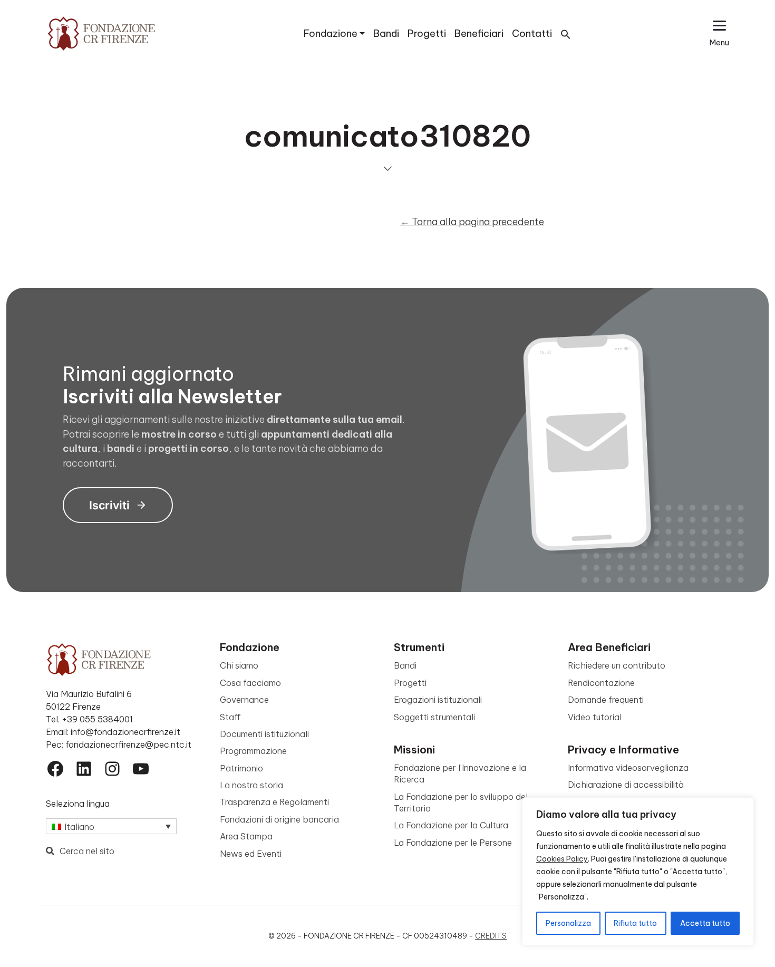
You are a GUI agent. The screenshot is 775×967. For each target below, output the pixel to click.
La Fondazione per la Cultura (451, 825)
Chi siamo (239, 665)
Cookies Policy (562, 859)
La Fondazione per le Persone (453, 842)
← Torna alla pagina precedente (472, 222)
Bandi (386, 33)
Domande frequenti (606, 699)
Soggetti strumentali (434, 717)
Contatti (532, 33)
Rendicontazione (601, 683)
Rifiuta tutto (635, 923)
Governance (244, 699)
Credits (491, 936)
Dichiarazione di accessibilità (626, 784)
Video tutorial (595, 717)
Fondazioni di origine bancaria (279, 819)
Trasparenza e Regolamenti (274, 802)
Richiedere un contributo (616, 665)
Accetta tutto (705, 923)
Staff (230, 717)
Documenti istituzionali (264, 734)
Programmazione (253, 751)
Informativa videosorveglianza (628, 767)
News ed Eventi (251, 853)
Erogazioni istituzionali (438, 699)
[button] (565, 33)
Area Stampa (246, 836)
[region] (638, 871)
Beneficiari (478, 33)
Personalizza (568, 923)
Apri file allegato (210, 201)
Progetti (427, 33)
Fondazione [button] (330, 33)
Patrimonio (241, 768)
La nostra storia (251, 785)
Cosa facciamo (250, 683)
